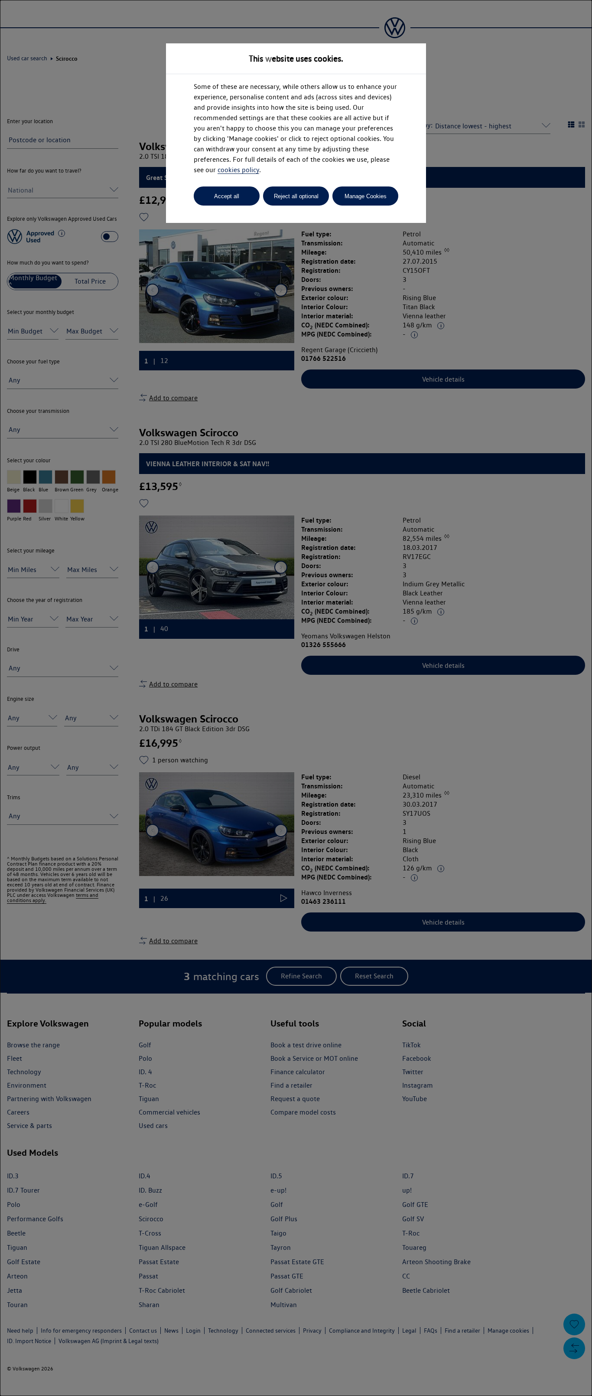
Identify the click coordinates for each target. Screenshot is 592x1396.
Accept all (226, 196)
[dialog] (296, 698)
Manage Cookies (366, 196)
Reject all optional (296, 196)
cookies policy (238, 170)
